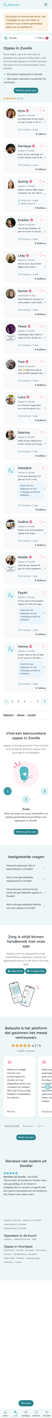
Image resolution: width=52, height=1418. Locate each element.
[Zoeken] (5, 38)
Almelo (7, 1254)
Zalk (34, 1239)
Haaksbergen (33, 1258)
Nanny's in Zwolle (32, 1220)
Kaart (27, 1403)
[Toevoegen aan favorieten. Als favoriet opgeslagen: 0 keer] (43, 468)
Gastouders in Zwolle (15, 1224)
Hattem (8, 1239)
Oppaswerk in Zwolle (15, 1228)
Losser (18, 1262)
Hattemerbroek (22, 1239)
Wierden (8, 1262)
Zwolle (19, 1250)
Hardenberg (19, 1254)
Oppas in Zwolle (12, 1220)
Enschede (9, 1250)
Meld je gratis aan (26, 90)
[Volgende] (45, 701)
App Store (16, 971)
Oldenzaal (9, 1258)
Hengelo (29, 1250)
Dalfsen (20, 1258)
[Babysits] (11, 4)
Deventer (41, 1250)
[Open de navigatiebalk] (46, 4)
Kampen (32, 1254)
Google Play (37, 971)
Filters (42, 38)
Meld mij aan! (26, 1137)
